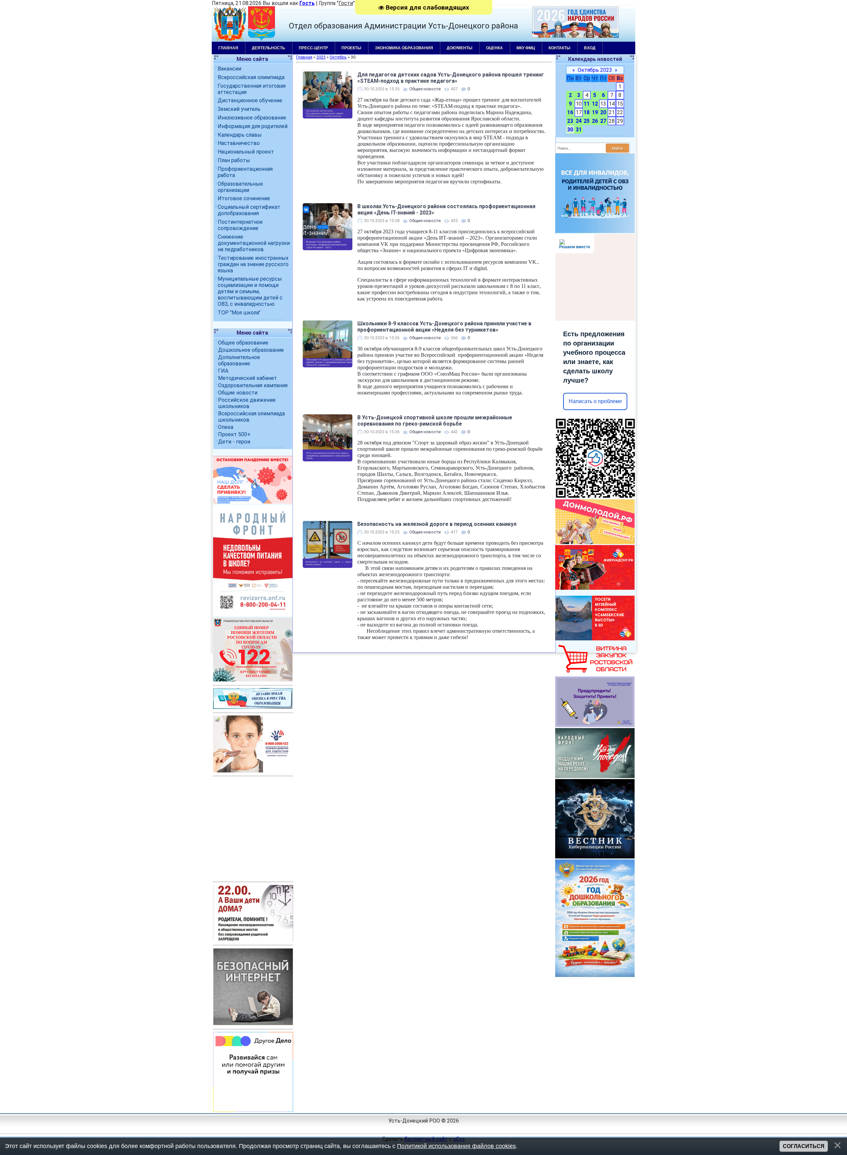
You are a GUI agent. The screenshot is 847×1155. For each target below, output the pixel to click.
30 (570, 129)
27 (603, 121)
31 (579, 129)
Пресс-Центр (313, 48)
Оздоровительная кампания (253, 385)
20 (603, 112)
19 (595, 112)
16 (570, 112)
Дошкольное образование (251, 350)
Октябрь (338, 57)
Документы (459, 48)
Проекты (351, 48)
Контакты (559, 48)
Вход (590, 48)
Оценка (494, 48)
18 (587, 112)
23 (570, 121)
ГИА (223, 371)
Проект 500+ (234, 434)
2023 (321, 57)
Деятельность (268, 48)
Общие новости (237, 393)
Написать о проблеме (595, 401)
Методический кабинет (247, 378)
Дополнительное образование (239, 360)
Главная (228, 48)
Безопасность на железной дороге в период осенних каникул (436, 524)
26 (595, 121)
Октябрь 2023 (595, 70)
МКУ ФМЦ (525, 48)
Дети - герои (234, 442)
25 (587, 121)
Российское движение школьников (247, 403)
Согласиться (804, 1146)
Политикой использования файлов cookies (456, 1146)
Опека (225, 427)
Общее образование (243, 343)
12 (595, 104)
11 (587, 104)
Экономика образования (404, 48)
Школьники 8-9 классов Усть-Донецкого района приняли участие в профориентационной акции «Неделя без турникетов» (444, 326)
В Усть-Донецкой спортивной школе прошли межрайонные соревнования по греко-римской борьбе (434, 420)
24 (579, 121)
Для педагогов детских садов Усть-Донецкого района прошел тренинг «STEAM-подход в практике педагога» (450, 77)
